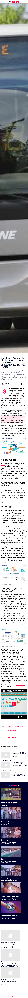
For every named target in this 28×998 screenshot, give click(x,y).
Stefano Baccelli (11, 733)
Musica (2, 961)
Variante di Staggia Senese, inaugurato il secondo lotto (9, 879)
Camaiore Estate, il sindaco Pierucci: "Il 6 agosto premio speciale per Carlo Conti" (9, 842)
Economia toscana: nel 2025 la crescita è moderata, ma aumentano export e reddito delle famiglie (9, 947)
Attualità (4, 356)
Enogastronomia (4, 979)
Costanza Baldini (8, 961)
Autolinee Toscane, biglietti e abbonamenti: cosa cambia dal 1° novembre (11, 804)
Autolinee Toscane (19, 726)
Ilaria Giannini (12, 942)
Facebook (8, 686)
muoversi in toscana (12, 730)
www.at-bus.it (20, 685)
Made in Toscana (4, 942)
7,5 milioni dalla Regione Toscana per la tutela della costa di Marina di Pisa (11, 861)
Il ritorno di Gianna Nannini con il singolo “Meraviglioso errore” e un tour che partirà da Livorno (10, 965)
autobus (9, 726)
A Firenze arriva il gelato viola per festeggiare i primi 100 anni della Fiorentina (10, 983)
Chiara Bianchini (5, 383)
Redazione (8, 750)
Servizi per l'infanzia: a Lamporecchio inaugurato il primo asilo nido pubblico (19, 754)
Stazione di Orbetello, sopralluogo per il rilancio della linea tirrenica (10, 823)
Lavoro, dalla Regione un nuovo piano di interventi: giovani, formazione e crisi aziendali (10, 898)
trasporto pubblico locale (13, 737)
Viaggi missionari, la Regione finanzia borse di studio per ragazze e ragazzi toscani (9, 917)
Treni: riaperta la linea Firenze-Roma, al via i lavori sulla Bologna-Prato (19, 764)
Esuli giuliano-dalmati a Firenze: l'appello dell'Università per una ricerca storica (19, 775)
